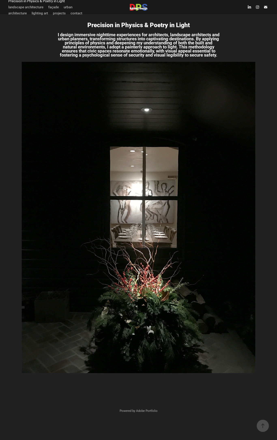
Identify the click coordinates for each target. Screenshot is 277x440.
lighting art (40, 13)
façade (53, 7)
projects (59, 13)
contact (76, 13)
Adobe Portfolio (147, 411)
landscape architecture (25, 7)
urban (68, 7)
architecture (17, 13)
